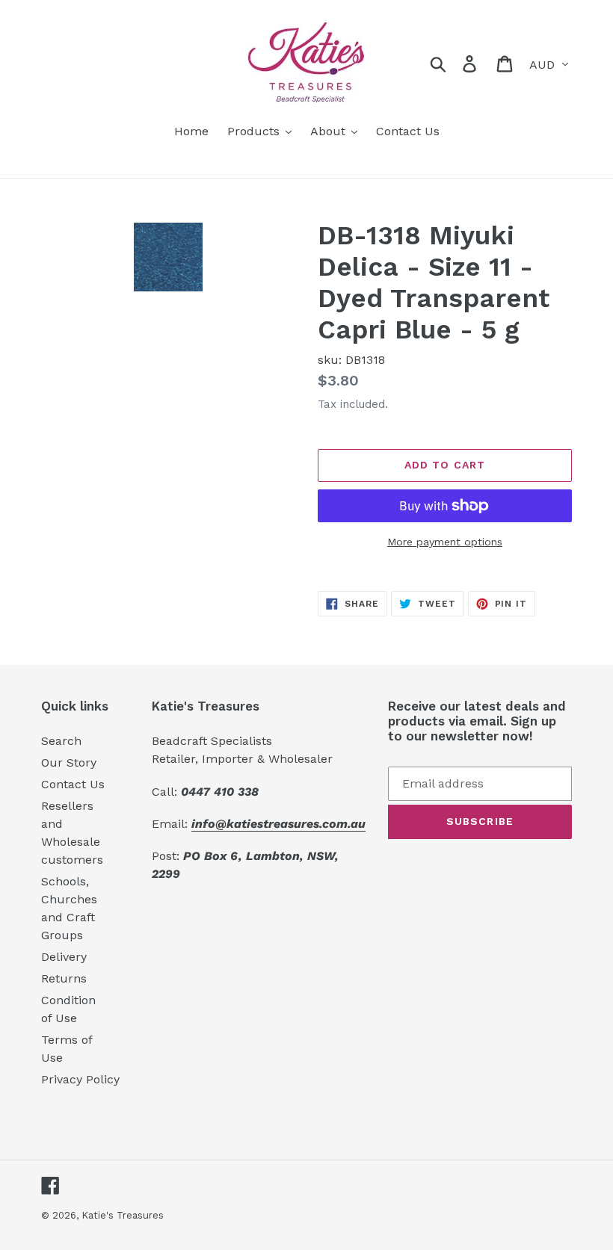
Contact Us (73, 784)
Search (61, 741)
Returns (64, 978)
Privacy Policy (80, 1079)
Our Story (68, 762)
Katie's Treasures (122, 1215)
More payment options (444, 542)
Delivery (64, 957)
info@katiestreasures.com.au (278, 824)
